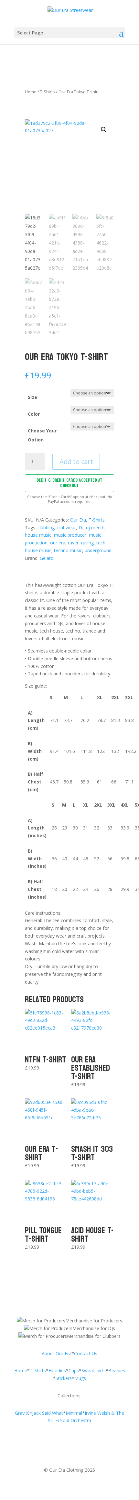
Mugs (80, 1378)
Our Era (78, 520)
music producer (70, 535)
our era (57, 543)
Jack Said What (47, 1413)
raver (73, 543)
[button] (104, 129)
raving (87, 543)
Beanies (116, 1370)
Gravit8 (22, 1413)
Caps (74, 1370)
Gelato (47, 558)
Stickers (64, 1378)
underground (98, 550)
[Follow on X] (82, 1449)
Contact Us (85, 1353)
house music (38, 535)
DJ (81, 527)
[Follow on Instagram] (56, 1449)
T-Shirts (47, 92)
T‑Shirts (38, 1370)
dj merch (95, 527)
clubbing (46, 527)
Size (32, 397)
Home (31, 92)
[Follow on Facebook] (69, 1449)
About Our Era (56, 1353)
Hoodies (57, 1370)
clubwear (66, 527)
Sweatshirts (93, 1370)
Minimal (74, 1413)
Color (34, 414)
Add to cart (76, 461)
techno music (68, 550)
